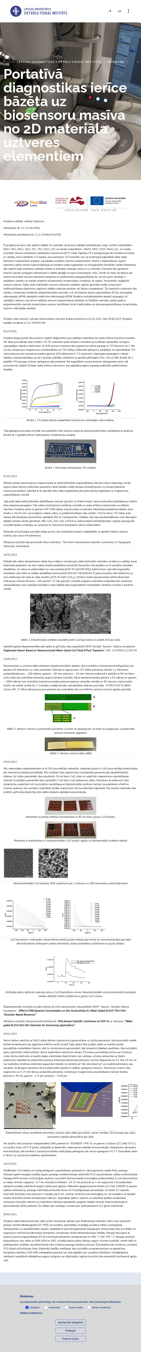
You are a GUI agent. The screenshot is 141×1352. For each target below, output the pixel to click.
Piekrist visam (70, 1338)
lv (119, 11)
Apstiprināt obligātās (70, 1322)
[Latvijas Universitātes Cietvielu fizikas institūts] (38, 11)
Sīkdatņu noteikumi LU (31, 1312)
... (133, 61)
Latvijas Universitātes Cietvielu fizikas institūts (59, 61)
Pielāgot (70, 1330)
